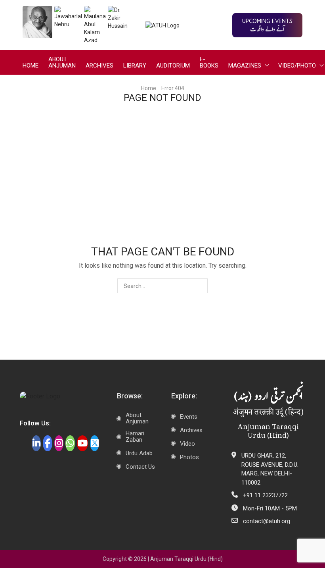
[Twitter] (94, 443)
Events (188, 416)
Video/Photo (297, 65)
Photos (189, 457)
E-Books (209, 62)
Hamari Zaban (135, 436)
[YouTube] (82, 443)
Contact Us (140, 467)
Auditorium (173, 65)
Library (134, 65)
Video (187, 443)
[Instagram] (58, 443)
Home (30, 65)
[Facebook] (47, 443)
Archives (99, 65)
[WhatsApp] (70, 443)
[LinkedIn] (36, 443)
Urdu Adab (139, 453)
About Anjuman (62, 62)
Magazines (244, 65)
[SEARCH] (200, 285)
